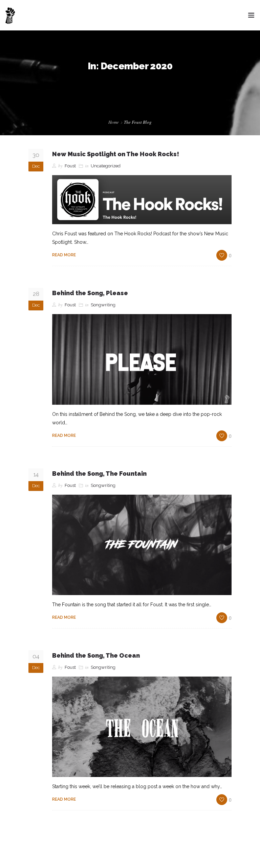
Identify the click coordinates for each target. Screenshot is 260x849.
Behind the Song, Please (90, 293)
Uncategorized (106, 165)
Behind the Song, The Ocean (96, 655)
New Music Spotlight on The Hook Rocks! (115, 154)
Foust (70, 165)
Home (113, 122)
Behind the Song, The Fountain (99, 473)
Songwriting (103, 304)
